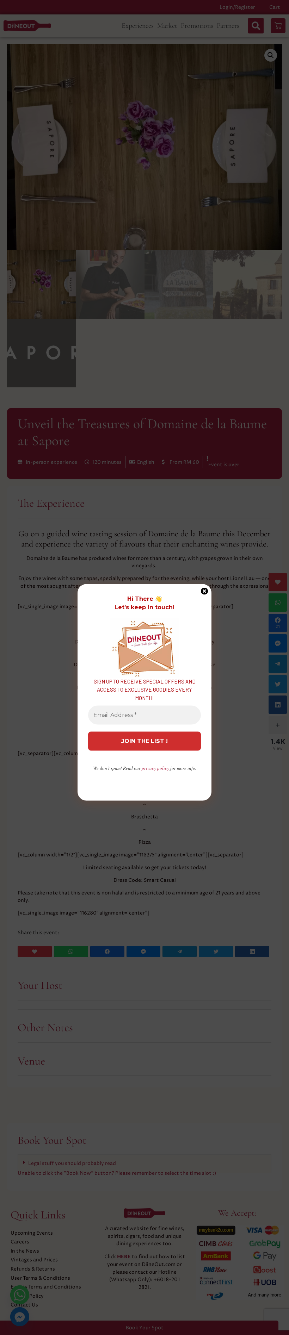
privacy (155, 768)
